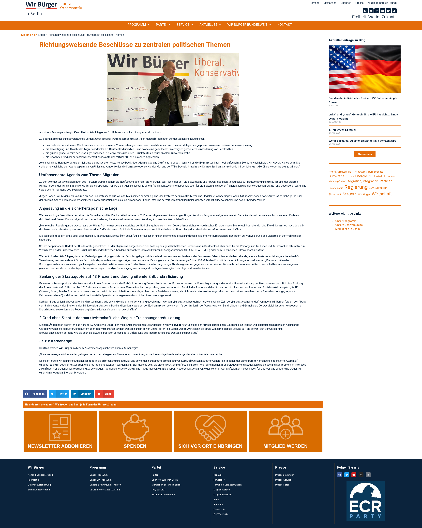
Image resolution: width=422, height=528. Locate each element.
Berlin (41, 34)
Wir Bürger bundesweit (247, 25)
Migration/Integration (363, 181)
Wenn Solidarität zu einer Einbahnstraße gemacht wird (362, 140)
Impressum (34, 479)
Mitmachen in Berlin (347, 228)
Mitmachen (330, 2)
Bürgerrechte (375, 171)
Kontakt (284, 25)
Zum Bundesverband (39, 489)
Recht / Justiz (336, 188)
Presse (359, 2)
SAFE (371, 188)
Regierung (356, 187)
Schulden (381, 187)
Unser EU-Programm (101, 479)
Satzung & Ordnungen (163, 494)
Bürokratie (336, 176)
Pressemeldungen (284, 474)
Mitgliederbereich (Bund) (382, 2)
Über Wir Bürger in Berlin (165, 479)
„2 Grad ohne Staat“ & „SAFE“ (105, 489)
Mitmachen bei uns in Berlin (166, 484)
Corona (350, 176)
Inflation (389, 176)
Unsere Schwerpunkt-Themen (105, 484)
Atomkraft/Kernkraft (341, 171)
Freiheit (378, 176)
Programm (136, 25)
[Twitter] (371, 10)
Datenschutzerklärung (39, 484)
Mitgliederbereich (222, 494)
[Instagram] (376, 10)
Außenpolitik (361, 172)
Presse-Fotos (282, 484)
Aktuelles (208, 25)
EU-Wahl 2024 (220, 514)
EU (370, 176)
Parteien (386, 181)
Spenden (346, 2)
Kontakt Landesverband (40, 474)
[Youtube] (382, 10)
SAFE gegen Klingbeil (342, 129)
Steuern (350, 194)
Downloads (219, 509)
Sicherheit (335, 194)
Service (183, 25)
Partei (161, 25)
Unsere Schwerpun (347, 224)
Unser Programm (345, 220)
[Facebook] (365, 10)
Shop (216, 499)
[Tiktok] (394, 10)
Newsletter (219, 479)
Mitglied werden (221, 489)
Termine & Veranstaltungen (227, 484)
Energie (361, 176)
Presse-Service (283, 479)
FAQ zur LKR (158, 489)
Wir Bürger (364, 194)
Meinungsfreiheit (337, 181)
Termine (314, 2)
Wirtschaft (382, 193)
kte (361, 224)
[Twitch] (388, 10)
